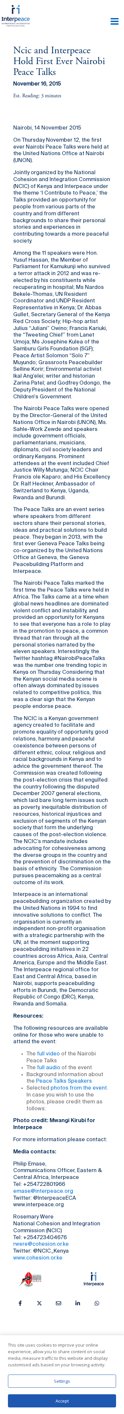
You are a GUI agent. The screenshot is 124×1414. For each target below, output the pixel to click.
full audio (48, 1068)
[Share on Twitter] (39, 1303)
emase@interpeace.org (43, 1191)
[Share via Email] (58, 1303)
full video (48, 1054)
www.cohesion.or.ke (37, 1258)
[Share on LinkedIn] (78, 1303)
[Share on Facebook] (20, 1303)
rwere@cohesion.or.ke (41, 1244)
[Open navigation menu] (114, 22)
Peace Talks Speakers (64, 1081)
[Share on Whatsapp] (97, 1303)
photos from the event (79, 1088)
